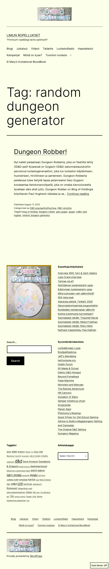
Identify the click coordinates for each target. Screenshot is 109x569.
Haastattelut (85, 48)
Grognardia (64, 405)
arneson (21, 452)
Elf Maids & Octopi (68, 368)
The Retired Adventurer (71, 388)
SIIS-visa (36, 492)
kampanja (23, 479)
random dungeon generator (36, 215)
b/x (32, 452)
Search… (12, 342)
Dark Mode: (97, 565)
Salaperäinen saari (25, 488)
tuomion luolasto (19, 496)
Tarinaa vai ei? (66, 281)
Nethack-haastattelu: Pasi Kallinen (77, 330)
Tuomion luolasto (56, 55)
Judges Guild (12, 479)
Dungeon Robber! (40, 152)
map (37, 480)
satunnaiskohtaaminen (16, 492)
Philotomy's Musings (69, 413)
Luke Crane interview (70, 277)
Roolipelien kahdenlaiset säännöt (76, 309)
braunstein (25, 456)
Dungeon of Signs (68, 397)
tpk (8, 496)
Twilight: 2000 (31, 496)
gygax (72, 211)
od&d (78, 211)
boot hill (18, 456)
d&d (18, 461)
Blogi (10, 48)
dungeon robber (47, 211)
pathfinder (28, 484)
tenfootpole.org (67, 360)
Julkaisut (22, 48)
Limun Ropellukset (23, 35)
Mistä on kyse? (32, 55)
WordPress (36, 556)
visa (27, 500)
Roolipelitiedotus (67, 352)
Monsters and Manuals (70, 384)
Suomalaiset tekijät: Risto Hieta (75, 326)
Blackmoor (11, 456)
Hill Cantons (64, 392)
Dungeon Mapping (68, 433)
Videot (35, 48)
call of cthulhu (35, 456)
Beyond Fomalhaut (68, 376)
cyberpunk (10, 462)
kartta (31, 479)
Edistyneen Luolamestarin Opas (18, 471)
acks (9, 451)
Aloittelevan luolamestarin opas (75, 285)
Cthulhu (44, 456)
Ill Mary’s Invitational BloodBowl (26, 61)
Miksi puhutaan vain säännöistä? (76, 293)
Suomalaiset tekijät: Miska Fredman (78, 322)
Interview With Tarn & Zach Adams (77, 273)
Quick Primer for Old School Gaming (78, 417)
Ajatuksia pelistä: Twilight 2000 (75, 301)
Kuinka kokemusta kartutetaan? (75, 313)
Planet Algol (64, 409)
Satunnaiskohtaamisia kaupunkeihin (78, 305)
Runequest (12, 488)
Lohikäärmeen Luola (69, 348)
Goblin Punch (65, 364)
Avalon (27, 452)
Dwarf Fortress (24, 467)
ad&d (14, 451)
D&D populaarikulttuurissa (43, 208)
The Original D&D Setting (72, 429)
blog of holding (30, 211)
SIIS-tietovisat (66, 297)
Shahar (29, 492)
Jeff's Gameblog (67, 356)
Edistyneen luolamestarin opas (75, 289)
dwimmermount (38, 466)
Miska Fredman (45, 480)
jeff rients (41, 475)
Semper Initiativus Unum (71, 400)
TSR (12, 496)
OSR (20, 483)
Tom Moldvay (45, 492)
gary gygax (62, 211)
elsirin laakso (38, 470)
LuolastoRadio (65, 48)
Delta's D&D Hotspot (69, 372)
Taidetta (48, 48)
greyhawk (25, 475)
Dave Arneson (30, 461)
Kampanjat (13, 55)
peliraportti (37, 484)
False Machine (66, 380)
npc (8, 484)
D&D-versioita (64, 208)
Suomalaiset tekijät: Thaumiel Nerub (78, 317)
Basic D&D (38, 452)
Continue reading (78, 193)
